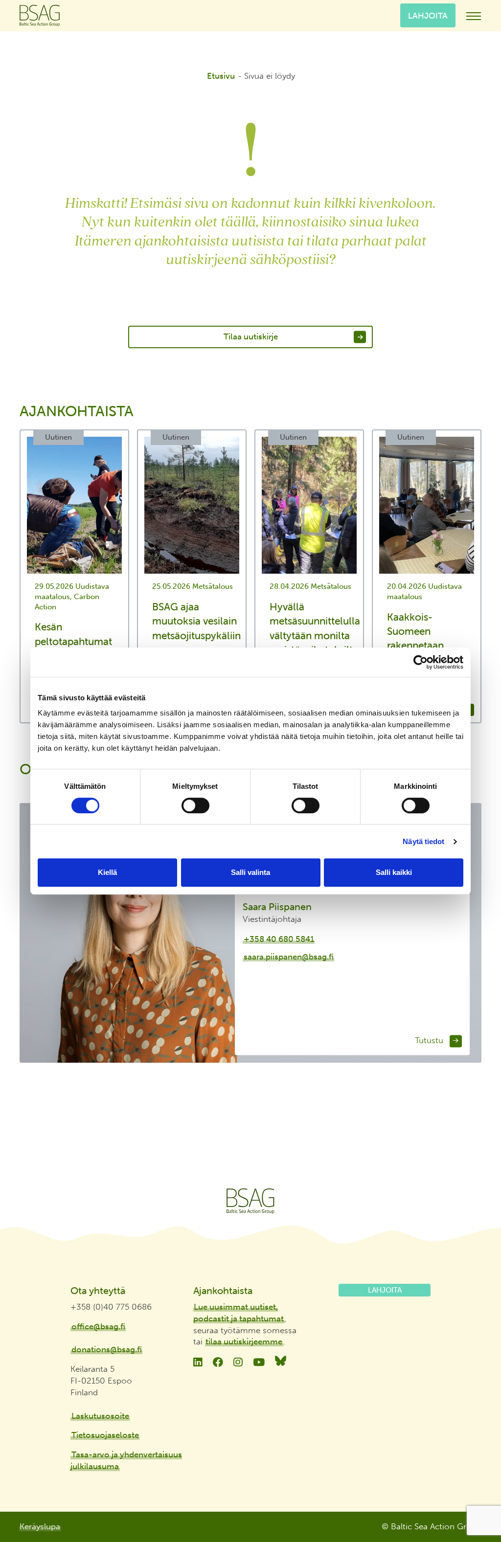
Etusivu (221, 76)
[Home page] (250, 1201)
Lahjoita (428, 15)
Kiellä (107, 872)
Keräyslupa (40, 1526)
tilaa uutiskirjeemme (243, 1341)
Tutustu (430, 1041)
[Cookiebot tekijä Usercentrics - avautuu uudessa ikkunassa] (420, 662)
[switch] (195, 805)
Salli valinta (250, 872)
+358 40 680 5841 (279, 939)
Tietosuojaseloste (105, 1435)
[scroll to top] (473, 1498)
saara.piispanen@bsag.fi (289, 957)
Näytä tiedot (423, 841)
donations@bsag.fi (106, 1349)
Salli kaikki (394, 872)
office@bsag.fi (98, 1326)
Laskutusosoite (100, 1416)
